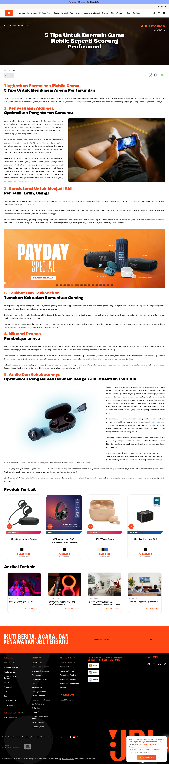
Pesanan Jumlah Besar (41, 700)
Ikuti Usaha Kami (10, 718)
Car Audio (8, 701)
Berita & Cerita (38, 704)
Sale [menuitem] (128, 13)
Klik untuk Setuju (147, 757)
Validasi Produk (38, 723)
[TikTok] (164, 664)
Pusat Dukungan (66, 700)
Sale (5, 696)
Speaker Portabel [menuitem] (61, 13)
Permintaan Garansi (40, 679)
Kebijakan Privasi (67, 667)
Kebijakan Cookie (67, 671)
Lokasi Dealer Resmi (40, 667)
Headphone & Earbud (10, 677)
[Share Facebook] (155, 76)
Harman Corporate (67, 663)
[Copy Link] (159, 76)
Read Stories (32, 609)
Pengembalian (37, 675)
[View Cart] (163, 13)
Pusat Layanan (38, 727)
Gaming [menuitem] (105, 13)
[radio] (21, 549)
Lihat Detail (95, 2)
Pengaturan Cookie (68, 675)
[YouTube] (159, 664)
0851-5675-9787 (68, 759)
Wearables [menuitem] (120, 13)
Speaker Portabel (12, 667)
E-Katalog (36, 708)
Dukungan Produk (39, 692)
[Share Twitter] (150, 76)
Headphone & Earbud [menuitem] (91, 13)
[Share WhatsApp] (163, 76)
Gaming (7, 682)
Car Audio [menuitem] (136, 13)
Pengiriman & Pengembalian (84, 2)
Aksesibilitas (37, 688)
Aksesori (8, 687)
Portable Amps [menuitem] (45, 13)
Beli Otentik (37, 663)
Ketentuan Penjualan (68, 679)
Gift (5, 692)
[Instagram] (148, 664)
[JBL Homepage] (9, 13)
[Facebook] (153, 664)
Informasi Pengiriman (40, 671)
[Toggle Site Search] (154, 13)
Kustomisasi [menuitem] (32, 13)
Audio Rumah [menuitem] (75, 13)
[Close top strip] (164, 2)
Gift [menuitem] (112, 13)
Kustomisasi (9, 663)
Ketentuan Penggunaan (69, 683)
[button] (159, 13)
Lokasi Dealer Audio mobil (40, 718)
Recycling (64, 688)
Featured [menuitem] (21, 13)
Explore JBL (9, 705)
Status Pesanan (38, 696)
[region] (84, 258)
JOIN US (151, 639)
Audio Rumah (10, 672)
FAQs (34, 683)
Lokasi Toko (37, 712)
